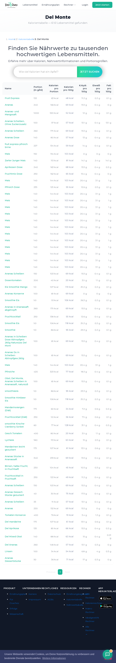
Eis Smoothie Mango (16, 287)
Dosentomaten (13, 280)
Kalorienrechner (93, 603)
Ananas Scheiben (14, 130)
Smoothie (10, 330)
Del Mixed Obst (13, 536)
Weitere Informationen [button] (54, 658)
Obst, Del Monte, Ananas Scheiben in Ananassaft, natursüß (16, 381)
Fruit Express (12, 98)
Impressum (35, 599)
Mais (7, 153)
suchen (89, 71)
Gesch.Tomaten (13, 433)
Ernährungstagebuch (77, 594)
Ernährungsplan (51, 4)
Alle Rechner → (89, 630)
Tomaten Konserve (15, 515)
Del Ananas (11, 544)
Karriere (33, 594)
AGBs (50, 599)
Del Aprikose (12, 528)
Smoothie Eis (12, 300)
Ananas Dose (12, 137)
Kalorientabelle (26, 39)
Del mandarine (13, 521)
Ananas (9, 104)
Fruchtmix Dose (13, 173)
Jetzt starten (102, 4)
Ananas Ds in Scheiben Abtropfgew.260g (14, 355)
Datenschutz (54, 594)
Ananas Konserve (14, 293)
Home (11, 39)
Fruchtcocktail (13, 316)
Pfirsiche (10, 371)
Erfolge (13, 608)
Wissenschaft (16, 614)
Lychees (9, 440)
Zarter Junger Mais (15, 160)
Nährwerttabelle (74, 605)
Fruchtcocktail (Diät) (16, 417)
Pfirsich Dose (12, 187)
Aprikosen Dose (14, 167)
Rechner (68, 4)
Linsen (8, 551)
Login (85, 4)
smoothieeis (11, 391)
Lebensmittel (30, 4)
